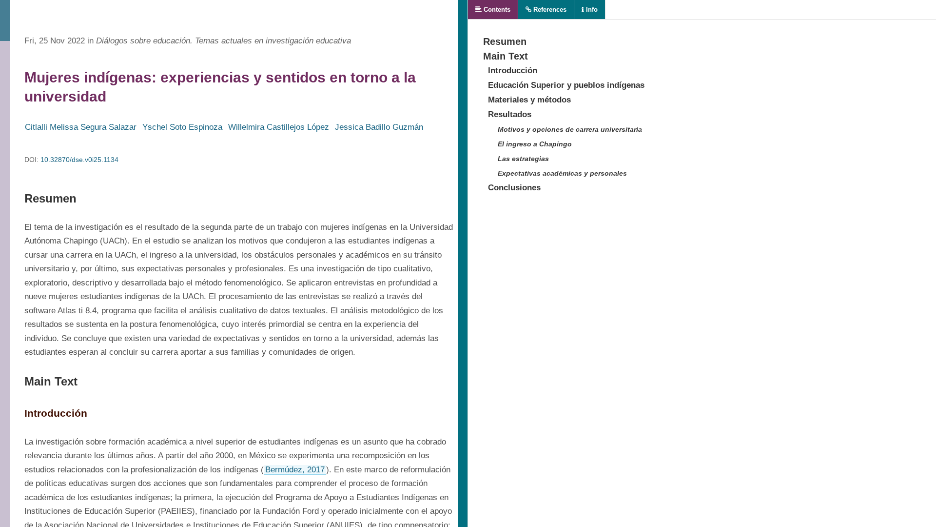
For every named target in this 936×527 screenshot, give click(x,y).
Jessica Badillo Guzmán (379, 127)
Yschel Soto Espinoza (182, 127)
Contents (496, 9)
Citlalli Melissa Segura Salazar (80, 127)
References (548, 9)
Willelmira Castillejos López (278, 127)
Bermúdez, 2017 (295, 469)
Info (591, 9)
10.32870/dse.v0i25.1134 (79, 159)
